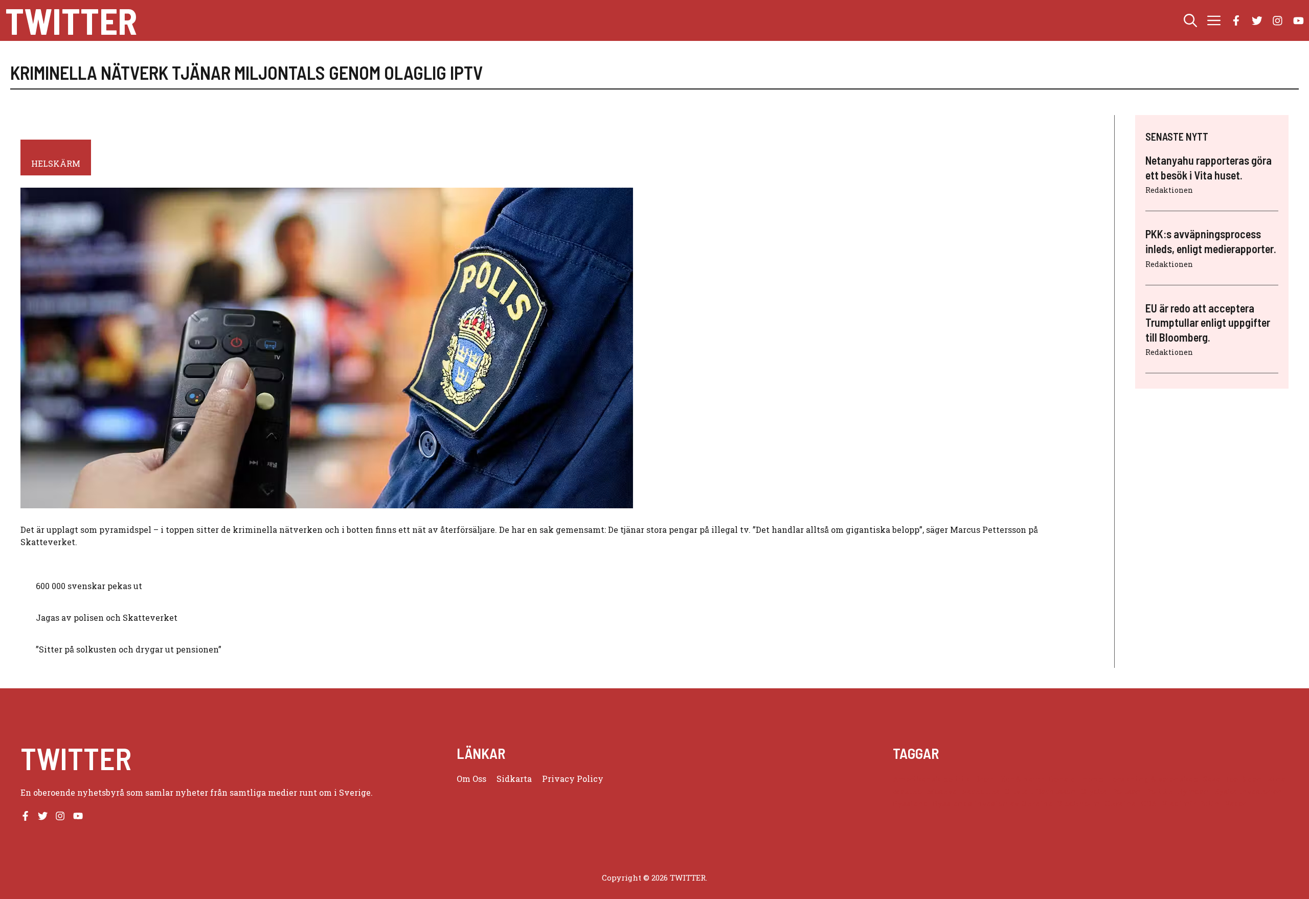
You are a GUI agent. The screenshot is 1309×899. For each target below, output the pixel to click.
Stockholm (1078, 803)
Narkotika (980, 791)
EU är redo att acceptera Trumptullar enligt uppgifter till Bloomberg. (1207, 322)
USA (1149, 803)
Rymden (1193, 791)
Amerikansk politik (931, 779)
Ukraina (1120, 803)
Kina (1276, 779)
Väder (1236, 803)
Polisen (1126, 791)
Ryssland (910, 803)
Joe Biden (1243, 779)
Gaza (1211, 779)
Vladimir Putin (1191, 803)
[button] (1190, 20)
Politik (1159, 791)
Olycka (1094, 791)
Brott (984, 779)
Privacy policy (572, 778)
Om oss (471, 778)
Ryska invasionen (1248, 791)
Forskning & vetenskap (1153, 779)
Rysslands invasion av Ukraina (993, 803)
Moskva (942, 791)
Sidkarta (514, 778)
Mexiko (907, 791)
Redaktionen (1169, 190)
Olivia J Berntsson (1040, 791)
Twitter (71, 20)
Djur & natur (1021, 779)
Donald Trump (1076, 779)
